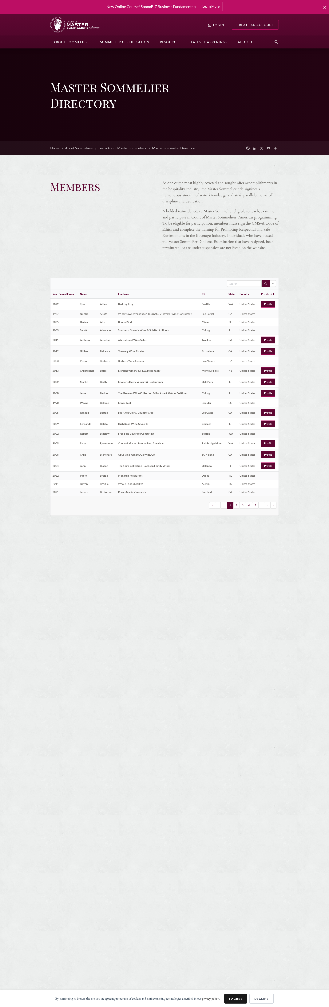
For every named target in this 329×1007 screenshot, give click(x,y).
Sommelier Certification (124, 42)
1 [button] (230, 505)
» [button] (273, 505)
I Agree (236, 998)
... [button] (224, 505)
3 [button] (243, 505)
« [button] (212, 505)
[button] (276, 42)
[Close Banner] (325, 7)
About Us (247, 42)
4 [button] (249, 505)
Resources (170, 42)
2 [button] (236, 505)
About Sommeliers (72, 42)
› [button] (267, 505)
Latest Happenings (209, 42)
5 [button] (255, 505)
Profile (268, 304)
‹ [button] (217, 505)
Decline (261, 998)
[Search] (266, 283)
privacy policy (210, 999)
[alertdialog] (164, 7)
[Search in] (273, 283)
